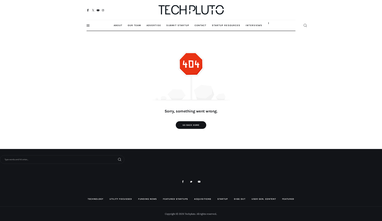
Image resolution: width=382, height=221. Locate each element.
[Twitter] (93, 10)
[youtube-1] (199, 181)
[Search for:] (62, 159)
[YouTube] (98, 10)
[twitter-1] (191, 181)
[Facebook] (88, 10)
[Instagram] (103, 10)
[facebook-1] (183, 181)
